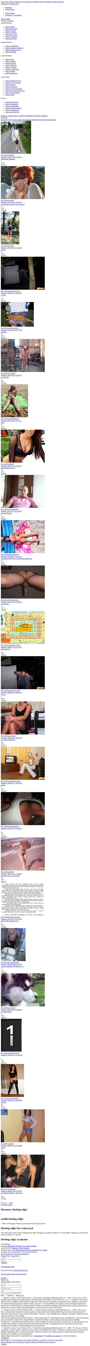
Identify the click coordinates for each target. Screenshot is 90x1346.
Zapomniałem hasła (7, 1267)
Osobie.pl (36, 2)
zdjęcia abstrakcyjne (12, 112)
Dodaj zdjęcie (10, 13)
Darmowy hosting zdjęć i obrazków (13, 116)
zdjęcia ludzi (9, 59)
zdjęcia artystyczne (11, 102)
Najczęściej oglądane (40, 116)
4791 (11, 1203)
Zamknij (4, 1278)
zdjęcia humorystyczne (13, 81)
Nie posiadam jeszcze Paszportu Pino (14, 1274)
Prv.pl (24, 2)
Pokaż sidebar (6, 19)
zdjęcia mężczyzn (11, 73)
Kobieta (10, 1296)
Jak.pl (56, 2)
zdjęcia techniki (10, 52)
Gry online (16, 1250)
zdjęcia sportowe (11, 38)
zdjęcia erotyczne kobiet (13, 89)
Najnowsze (5, 120)
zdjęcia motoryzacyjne (13, 50)
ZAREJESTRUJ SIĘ (20, 1270)
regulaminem (38, 1336)
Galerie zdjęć (9, 9)
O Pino (20, 1248)
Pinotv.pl (29, 2)
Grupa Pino (5, 2)
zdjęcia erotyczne (11, 87)
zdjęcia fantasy (10, 85)
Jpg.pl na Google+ (7, 1254)
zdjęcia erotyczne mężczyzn (15, 91)
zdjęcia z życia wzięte (12, 83)
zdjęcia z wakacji (11, 37)
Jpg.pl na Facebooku (21, 1254)
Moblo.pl (18, 2)
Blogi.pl (43, 2)
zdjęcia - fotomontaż (12, 110)
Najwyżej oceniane (15, 120)
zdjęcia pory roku (11, 35)
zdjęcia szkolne (10, 63)
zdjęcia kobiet (10, 71)
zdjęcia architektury (12, 46)
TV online (43, 1250)
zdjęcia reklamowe (11, 104)
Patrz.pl (12, 2)
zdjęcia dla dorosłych (12, 93)
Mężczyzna (20, 1296)
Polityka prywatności (23, 1246)
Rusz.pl (61, 2)
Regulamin (11, 1246)
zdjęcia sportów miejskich (14, 48)
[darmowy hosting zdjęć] (10, 4)
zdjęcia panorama (11, 29)
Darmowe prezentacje (32, 1250)
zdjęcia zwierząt (10, 33)
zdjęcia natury (10, 27)
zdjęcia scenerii (10, 31)
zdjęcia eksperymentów (13, 108)
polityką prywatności (54, 1336)
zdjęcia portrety (10, 61)
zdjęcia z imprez (10, 67)
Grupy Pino (59, 1340)
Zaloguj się (9, 15)
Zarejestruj (18, 15)
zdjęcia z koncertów (12, 69)
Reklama (15, 1248)
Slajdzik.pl (49, 2)
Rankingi (8, 7)
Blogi (22, 1250)
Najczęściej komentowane (47, 120)
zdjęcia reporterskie (12, 106)
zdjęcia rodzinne (11, 65)
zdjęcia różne (9, 95)
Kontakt (34, 1246)
